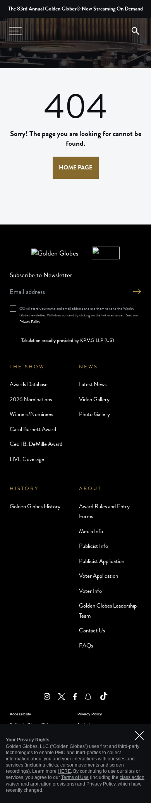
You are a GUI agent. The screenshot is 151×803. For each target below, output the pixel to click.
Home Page (76, 167)
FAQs (86, 645)
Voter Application (98, 576)
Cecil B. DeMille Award (36, 444)
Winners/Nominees (31, 414)
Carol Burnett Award (33, 429)
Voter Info (90, 591)
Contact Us (92, 630)
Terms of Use (75, 777)
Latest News (92, 384)
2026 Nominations (31, 399)
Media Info (91, 531)
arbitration (40, 784)
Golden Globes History (35, 506)
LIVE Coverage (27, 459)
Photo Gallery (94, 414)
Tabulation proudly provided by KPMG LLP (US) (67, 340)
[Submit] (137, 292)
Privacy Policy (29, 322)
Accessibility (20, 714)
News (88, 367)
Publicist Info (93, 546)
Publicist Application (101, 561)
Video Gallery (94, 399)
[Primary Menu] (15, 31)
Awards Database (29, 384)
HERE (64, 771)
